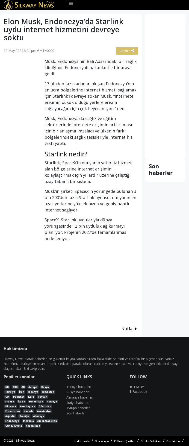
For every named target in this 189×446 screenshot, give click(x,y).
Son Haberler (76, 413)
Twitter (138, 386)
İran (21, 391)
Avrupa (32, 387)
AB (23, 387)
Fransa (9, 401)
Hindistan (48, 391)
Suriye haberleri (77, 402)
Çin (7, 396)
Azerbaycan (27, 406)
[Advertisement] (21, 130)
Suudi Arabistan (47, 421)
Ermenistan (12, 411)
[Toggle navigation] (71, 3)
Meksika (28, 421)
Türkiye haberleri (78, 386)
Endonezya (12, 421)
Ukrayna (10, 406)
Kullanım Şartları (124, 441)
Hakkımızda (82, 441)
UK (7, 387)
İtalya (21, 401)
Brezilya (24, 416)
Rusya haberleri (77, 392)
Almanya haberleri (79, 397)
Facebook (139, 391)
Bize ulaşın (102, 441)
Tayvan (42, 396)
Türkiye (10, 391)
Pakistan (18, 396)
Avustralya (44, 411)
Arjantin (10, 416)
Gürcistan (45, 406)
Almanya (38, 416)
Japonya (33, 391)
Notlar (128, 328)
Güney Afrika (13, 425)
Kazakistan (33, 425)
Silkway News (25, 440)
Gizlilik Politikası (151, 441)
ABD (15, 387)
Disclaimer (173, 441)
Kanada (28, 411)
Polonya (52, 401)
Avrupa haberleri (78, 408)
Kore (31, 396)
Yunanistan (36, 401)
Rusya (45, 387)
